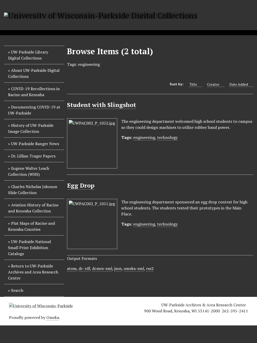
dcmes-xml (102, 268)
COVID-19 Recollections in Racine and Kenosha (34, 91)
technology (167, 137)
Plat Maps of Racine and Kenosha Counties (31, 226)
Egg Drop (80, 185)
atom (72, 268)
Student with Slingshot (101, 105)
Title (193, 84)
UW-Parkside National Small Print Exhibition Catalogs (29, 247)
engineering (144, 137)
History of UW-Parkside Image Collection (30, 128)
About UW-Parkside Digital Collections (33, 73)
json (118, 268)
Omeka (52, 317)
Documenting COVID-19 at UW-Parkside (34, 110)
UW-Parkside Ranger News (35, 143)
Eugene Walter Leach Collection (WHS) (28, 171)
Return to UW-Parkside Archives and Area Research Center (33, 272)
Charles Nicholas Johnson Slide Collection (32, 189)
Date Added (238, 84)
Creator (213, 84)
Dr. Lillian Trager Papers (33, 156)
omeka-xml (134, 268)
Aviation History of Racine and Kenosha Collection (33, 208)
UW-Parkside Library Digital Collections (28, 55)
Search (17, 290)
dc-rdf (84, 268)
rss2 (150, 268)
